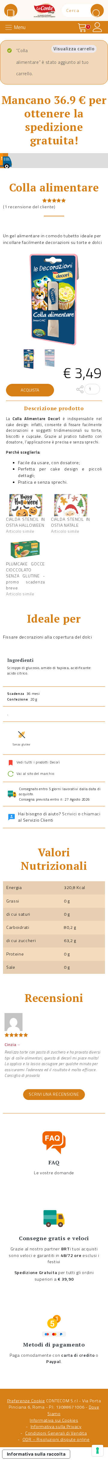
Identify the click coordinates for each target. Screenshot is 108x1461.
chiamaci (91, 814)
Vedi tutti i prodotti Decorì (38, 762)
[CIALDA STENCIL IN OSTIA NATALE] (70, 505)
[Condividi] (80, 389)
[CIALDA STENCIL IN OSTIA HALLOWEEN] (25, 505)
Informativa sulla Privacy (56, 1426)
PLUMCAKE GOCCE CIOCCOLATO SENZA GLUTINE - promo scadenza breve (25, 576)
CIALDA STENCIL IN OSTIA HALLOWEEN (25, 522)
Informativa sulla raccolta (36, 1454)
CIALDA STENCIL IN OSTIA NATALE (70, 522)
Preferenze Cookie (26, 1400)
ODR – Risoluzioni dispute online (56, 1439)
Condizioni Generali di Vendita (56, 1433)
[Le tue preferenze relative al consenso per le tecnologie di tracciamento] (97, 1450)
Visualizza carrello (73, 48)
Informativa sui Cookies (54, 1420)
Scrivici (69, 814)
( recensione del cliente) (29, 206)
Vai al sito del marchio (34, 773)
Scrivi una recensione (54, 1094)
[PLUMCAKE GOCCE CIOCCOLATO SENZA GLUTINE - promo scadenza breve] (25, 550)
